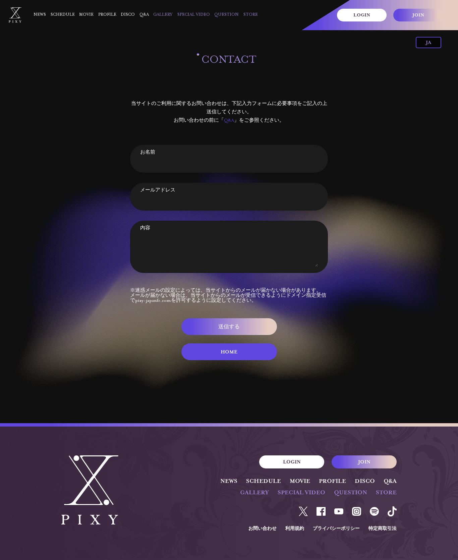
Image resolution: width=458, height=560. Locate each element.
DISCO (128, 14)
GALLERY (163, 14)
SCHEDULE (63, 14)
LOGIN (361, 15)
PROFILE (107, 14)
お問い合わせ (262, 529)
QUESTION (226, 14)
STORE (250, 14)
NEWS (40, 14)
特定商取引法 (382, 529)
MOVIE (86, 14)
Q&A (144, 14)
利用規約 (294, 529)
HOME (229, 352)
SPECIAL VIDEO (193, 14)
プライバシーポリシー (336, 529)
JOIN (418, 15)
